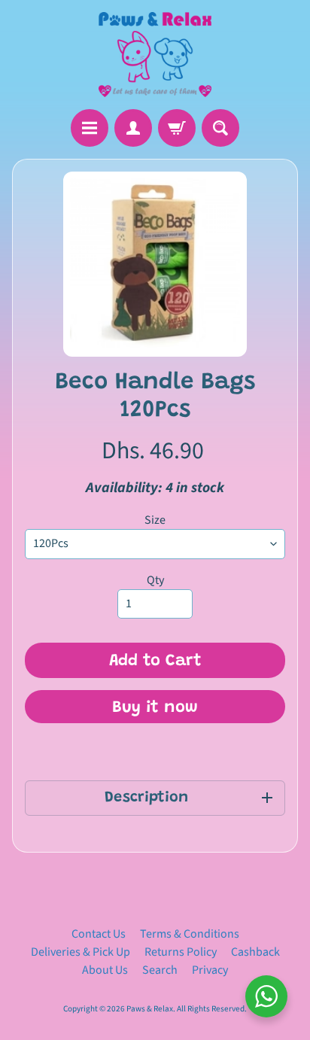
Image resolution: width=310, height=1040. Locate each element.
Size (155, 520)
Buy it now (155, 708)
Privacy (210, 970)
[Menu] (89, 128)
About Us (105, 970)
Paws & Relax (149, 1008)
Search (160, 970)
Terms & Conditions (189, 934)
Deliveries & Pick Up (80, 952)
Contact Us (98, 934)
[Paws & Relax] (155, 54)
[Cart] (177, 128)
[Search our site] (220, 128)
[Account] (133, 128)
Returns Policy (180, 952)
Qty (155, 580)
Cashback (255, 952)
